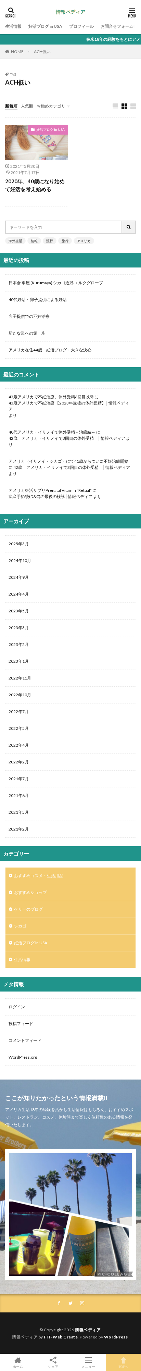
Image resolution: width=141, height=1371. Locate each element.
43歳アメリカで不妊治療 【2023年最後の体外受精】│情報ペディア (69, 406)
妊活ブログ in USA (45, 26)
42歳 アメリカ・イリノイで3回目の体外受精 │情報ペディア (67, 438)
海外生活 (15, 241)
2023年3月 (19, 627)
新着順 (11, 106)
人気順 (27, 106)
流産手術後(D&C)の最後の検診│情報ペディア (50, 496)
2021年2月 (19, 829)
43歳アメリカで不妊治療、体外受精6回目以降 (51, 396)
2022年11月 (20, 678)
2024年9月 (19, 577)
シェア (53, 1366)
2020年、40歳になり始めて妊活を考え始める (35, 185)
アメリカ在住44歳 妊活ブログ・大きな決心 (50, 349)
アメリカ (84, 241)
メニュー (88, 1366)
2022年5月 (19, 728)
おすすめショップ (30, 892)
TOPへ (123, 1366)
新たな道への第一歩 (27, 333)
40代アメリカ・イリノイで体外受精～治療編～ (52, 432)
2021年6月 (19, 795)
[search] (129, 227)
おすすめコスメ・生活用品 (38, 875)
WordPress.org (23, 1057)
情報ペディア (88, 1329)
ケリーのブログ (28, 909)
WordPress (116, 1336)
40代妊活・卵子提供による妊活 (40, 299)
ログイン (17, 1006)
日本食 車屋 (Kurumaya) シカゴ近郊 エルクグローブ (56, 282)
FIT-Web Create (61, 1336)
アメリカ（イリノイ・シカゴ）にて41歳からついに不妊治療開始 (68, 461)
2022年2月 (19, 761)
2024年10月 (20, 560)
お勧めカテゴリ (51, 106)
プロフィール (81, 26)
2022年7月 (19, 711)
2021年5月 (19, 812)
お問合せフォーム (117, 26)
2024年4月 (19, 594)
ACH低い (42, 51)
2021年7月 (19, 778)
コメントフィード (25, 1040)
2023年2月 (19, 644)
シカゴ (20, 925)
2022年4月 (19, 745)
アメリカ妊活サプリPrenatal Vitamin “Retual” (50, 490)
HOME (17, 51)
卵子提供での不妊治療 (29, 316)
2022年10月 (20, 694)
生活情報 (13, 26)
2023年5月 (19, 610)
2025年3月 (19, 543)
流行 (49, 241)
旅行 (65, 241)
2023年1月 (19, 661)
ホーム (18, 1366)
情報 (34, 241)
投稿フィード (21, 1023)
